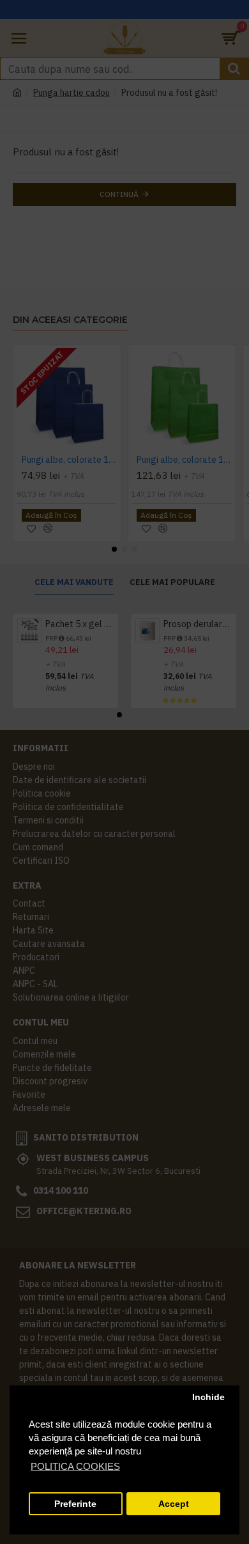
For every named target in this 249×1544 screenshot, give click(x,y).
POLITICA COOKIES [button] (75, 1466)
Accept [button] (173, 1504)
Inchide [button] (208, 1397)
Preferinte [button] (75, 1504)
